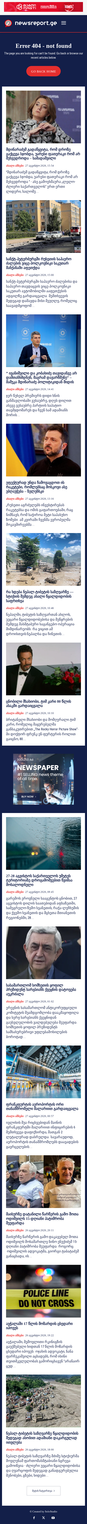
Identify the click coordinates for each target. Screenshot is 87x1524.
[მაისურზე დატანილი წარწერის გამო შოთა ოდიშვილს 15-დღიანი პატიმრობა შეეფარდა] (43, 1181)
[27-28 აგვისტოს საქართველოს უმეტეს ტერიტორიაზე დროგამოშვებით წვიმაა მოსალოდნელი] (43, 843)
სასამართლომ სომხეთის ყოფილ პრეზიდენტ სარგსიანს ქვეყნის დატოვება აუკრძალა (41, 989)
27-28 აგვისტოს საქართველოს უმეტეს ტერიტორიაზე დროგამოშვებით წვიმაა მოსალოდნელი (39, 880)
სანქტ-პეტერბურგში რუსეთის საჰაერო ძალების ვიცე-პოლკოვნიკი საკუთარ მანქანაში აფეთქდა (38, 263)
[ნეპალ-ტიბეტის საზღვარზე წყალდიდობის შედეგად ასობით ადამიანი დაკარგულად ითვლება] (43, 1401)
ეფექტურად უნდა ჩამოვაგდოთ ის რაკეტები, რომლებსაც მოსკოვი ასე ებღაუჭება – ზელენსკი (36, 487)
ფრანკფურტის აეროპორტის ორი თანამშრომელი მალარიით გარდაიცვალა (42, 1106)
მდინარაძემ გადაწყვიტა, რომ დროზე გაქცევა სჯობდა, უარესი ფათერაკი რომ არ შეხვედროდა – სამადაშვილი (43, 153)
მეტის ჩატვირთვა (42, 1490)
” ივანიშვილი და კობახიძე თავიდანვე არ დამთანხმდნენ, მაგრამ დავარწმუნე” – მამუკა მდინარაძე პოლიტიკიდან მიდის (41, 377)
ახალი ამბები (15, 165)
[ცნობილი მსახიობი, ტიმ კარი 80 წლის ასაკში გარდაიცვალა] (43, 669)
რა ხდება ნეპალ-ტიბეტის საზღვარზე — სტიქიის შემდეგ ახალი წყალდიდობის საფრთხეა (39, 596)
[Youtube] (53, 1518)
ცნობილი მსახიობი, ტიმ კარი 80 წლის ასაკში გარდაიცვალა (38, 703)
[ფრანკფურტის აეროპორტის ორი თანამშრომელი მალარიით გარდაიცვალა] (43, 1072)
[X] (43, 1518)
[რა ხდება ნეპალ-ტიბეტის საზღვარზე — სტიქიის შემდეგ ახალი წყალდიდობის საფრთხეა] (43, 559)
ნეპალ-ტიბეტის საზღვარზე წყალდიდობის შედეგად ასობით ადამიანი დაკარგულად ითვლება (42, 1437)
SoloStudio (51, 1511)
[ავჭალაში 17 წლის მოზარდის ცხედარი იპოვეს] (43, 1291)
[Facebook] (34, 1518)
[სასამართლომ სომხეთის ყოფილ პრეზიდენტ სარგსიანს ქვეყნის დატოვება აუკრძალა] (43, 952)
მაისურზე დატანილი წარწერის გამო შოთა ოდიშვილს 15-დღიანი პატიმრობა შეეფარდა (42, 1218)
